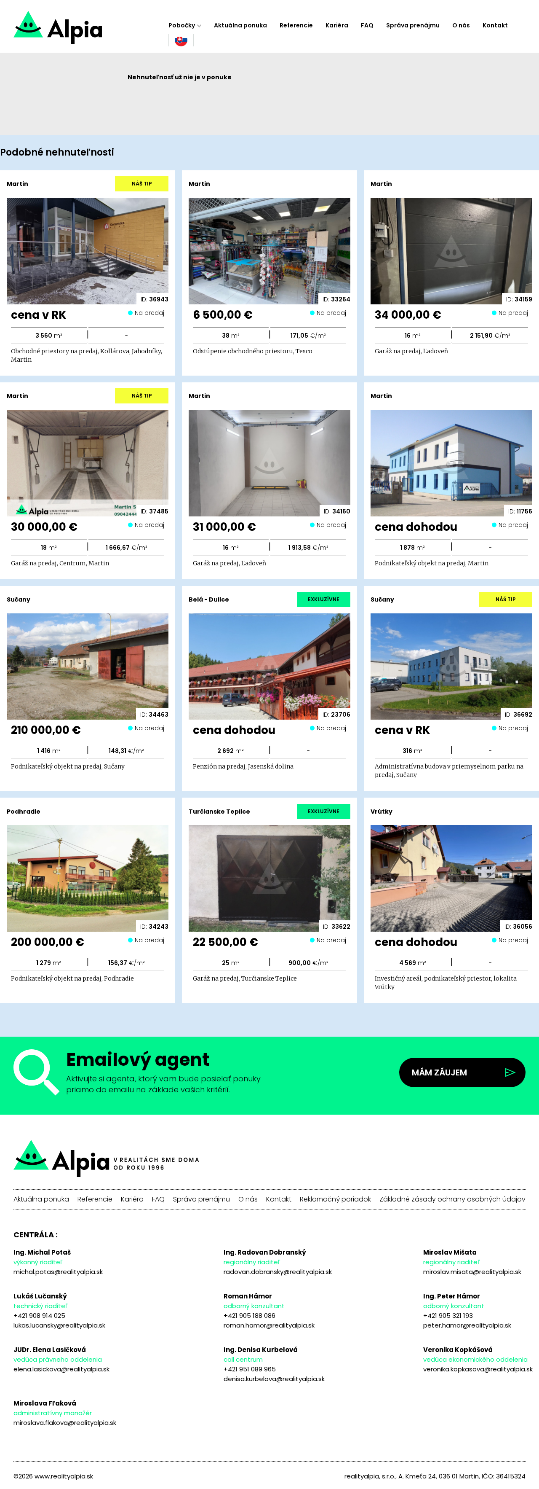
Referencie (296, 25)
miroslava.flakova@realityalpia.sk (64, 1422)
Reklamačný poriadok (335, 1199)
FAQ (367, 25)
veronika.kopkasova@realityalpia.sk (478, 1369)
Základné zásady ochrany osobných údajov (452, 1199)
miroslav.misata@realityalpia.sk (472, 1271)
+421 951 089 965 (250, 1369)
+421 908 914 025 (39, 1315)
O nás (461, 25)
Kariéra (337, 25)
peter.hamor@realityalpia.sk (467, 1325)
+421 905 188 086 (249, 1315)
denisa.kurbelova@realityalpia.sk (274, 1378)
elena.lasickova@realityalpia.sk (61, 1369)
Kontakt (495, 25)
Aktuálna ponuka (240, 25)
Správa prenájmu (413, 25)
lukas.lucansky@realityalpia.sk (59, 1325)
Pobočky (181, 25)
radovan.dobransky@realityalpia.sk (278, 1271)
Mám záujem (439, 1072)
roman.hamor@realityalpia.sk (269, 1325)
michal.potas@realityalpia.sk (58, 1271)
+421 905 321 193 (448, 1315)
